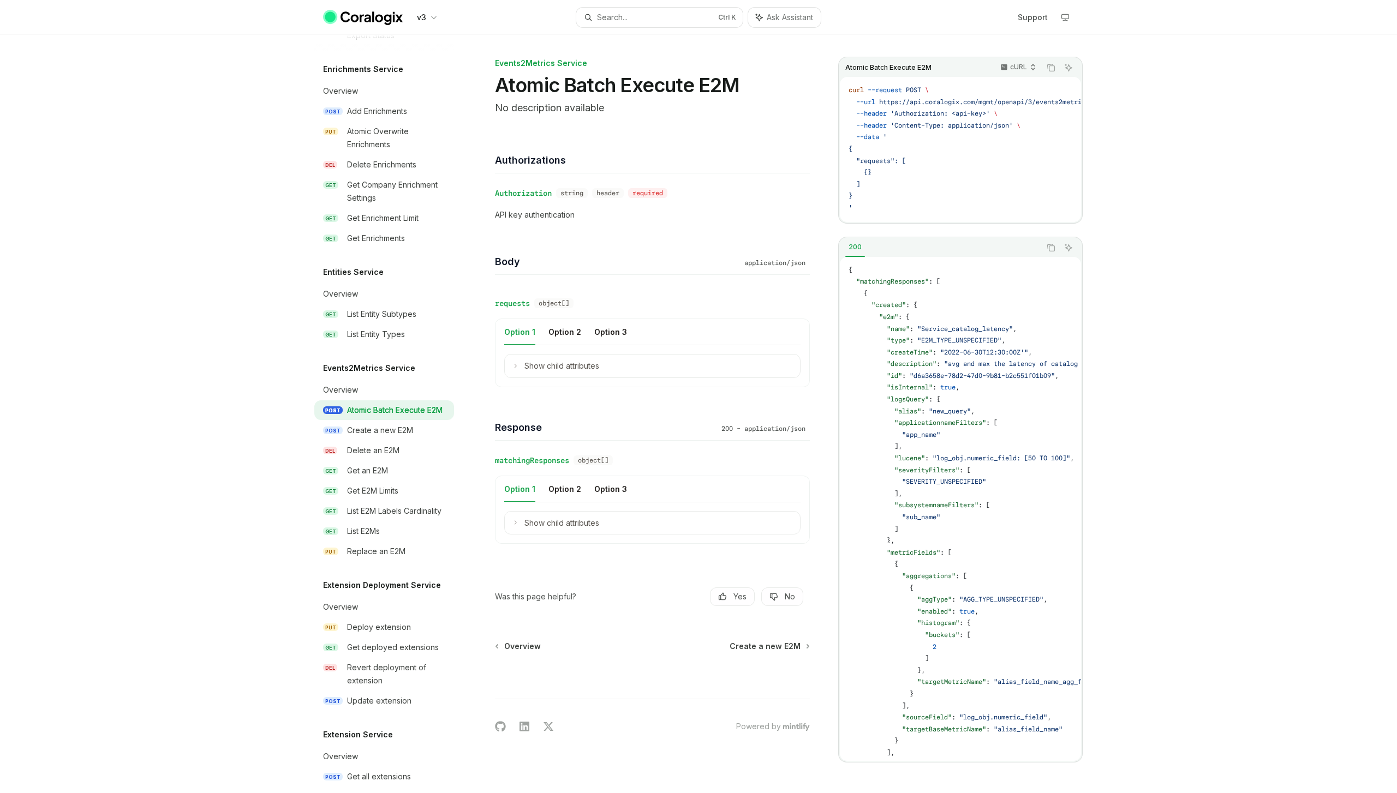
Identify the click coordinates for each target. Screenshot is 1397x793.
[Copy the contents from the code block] (1051, 68)
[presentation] (392, 414)
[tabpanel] (960, 509)
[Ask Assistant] (1068, 68)
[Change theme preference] (1065, 17)
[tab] (855, 247)
